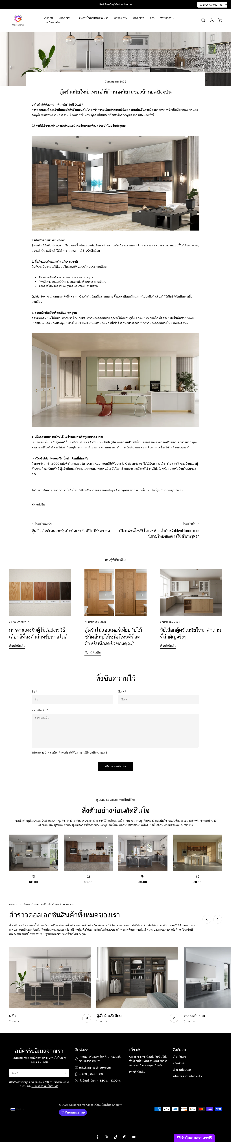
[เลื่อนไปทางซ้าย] (206, 919)
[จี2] (88, 853)
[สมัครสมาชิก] (65, 1073)
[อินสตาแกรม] (106, 1137)
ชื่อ (34, 691)
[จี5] (197, 853)
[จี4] (142, 853)
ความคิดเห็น (40, 710)
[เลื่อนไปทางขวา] (217, 919)
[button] (17, 1109)
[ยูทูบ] (134, 1137)
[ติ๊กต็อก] (115, 1137)
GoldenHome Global (81, 1105)
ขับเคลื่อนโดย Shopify (108, 1105)
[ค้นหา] (203, 20)
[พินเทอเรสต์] (124, 1137)
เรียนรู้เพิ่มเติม (17, 646)
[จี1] (33, 853)
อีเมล (122, 691)
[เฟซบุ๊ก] (97, 1137)
